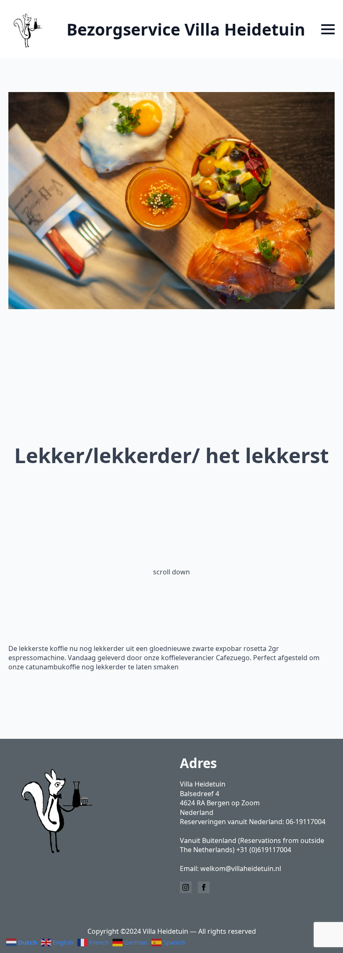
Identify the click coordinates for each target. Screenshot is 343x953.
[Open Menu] (328, 29)
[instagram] (186, 887)
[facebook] (204, 887)
